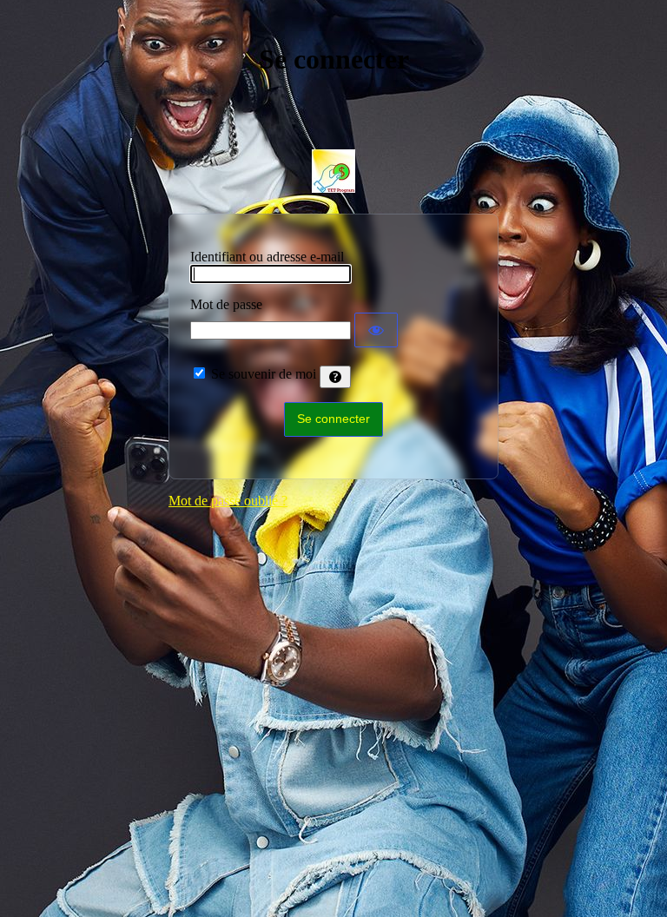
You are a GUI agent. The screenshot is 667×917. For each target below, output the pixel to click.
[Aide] (335, 377)
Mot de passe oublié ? (227, 500)
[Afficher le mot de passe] (376, 330)
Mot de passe (226, 304)
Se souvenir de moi (263, 373)
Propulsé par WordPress (333, 171)
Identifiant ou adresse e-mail (267, 256)
